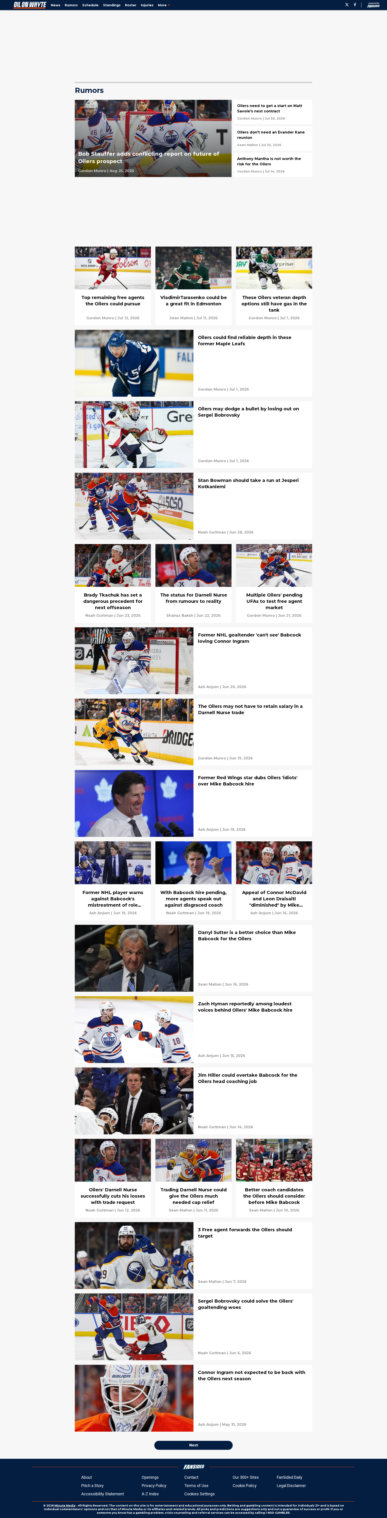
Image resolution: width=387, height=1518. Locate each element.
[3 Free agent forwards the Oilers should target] (193, 1255)
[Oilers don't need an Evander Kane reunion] (273, 138)
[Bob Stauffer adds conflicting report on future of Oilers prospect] (153, 138)
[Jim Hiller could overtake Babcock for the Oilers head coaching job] (193, 1100)
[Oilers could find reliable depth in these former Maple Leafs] (193, 363)
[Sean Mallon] (247, 145)
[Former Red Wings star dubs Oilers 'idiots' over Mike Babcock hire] (193, 803)
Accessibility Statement (102, 1494)
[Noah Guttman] (212, 532)
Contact (191, 1477)
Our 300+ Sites (246, 1477)
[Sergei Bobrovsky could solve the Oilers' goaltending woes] (193, 1326)
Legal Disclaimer (291, 1485)
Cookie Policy (245, 1485)
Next (193, 1445)
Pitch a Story (92, 1485)
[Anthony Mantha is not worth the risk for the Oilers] (273, 165)
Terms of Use (196, 1485)
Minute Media (64, 1505)
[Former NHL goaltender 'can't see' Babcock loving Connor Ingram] (193, 660)
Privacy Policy (154, 1485)
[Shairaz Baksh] (179, 615)
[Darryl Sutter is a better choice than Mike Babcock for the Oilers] (193, 958)
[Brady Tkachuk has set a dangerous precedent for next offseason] (113, 583)
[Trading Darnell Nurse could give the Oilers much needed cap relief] (193, 1178)
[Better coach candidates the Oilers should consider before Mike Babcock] (274, 1178)
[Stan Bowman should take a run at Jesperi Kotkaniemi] (193, 506)
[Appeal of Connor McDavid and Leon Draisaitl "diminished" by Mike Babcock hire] (274, 880)
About (86, 1477)
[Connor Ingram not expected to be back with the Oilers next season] (193, 1398)
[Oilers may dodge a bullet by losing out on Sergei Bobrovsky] (193, 434)
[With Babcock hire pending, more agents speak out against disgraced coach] (193, 880)
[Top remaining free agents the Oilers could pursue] (113, 286)
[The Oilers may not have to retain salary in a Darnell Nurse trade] (193, 732)
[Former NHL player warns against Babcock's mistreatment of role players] (113, 880)
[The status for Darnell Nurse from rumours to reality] (193, 583)
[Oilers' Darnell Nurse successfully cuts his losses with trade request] (113, 1178)
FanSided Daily (289, 1477)
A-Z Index (150, 1494)
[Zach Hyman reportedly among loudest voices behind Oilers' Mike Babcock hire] (193, 1029)
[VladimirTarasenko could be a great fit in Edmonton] (193, 286)
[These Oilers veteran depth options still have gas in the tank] (274, 286)
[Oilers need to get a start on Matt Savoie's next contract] (273, 112)
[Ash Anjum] (208, 687)
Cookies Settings (199, 1494)
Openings (150, 1477)
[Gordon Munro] (92, 171)
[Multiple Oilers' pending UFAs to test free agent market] (274, 583)
